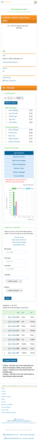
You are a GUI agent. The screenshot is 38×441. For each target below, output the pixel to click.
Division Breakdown (19, 164)
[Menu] (35, 2)
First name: (7, 258)
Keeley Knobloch (13, 138)
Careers (3, 401)
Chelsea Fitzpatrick (14, 142)
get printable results (19, 245)
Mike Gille (12, 119)
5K (3, 71)
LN (31, 312)
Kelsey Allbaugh (13, 130)
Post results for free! (19, 9)
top (5, 98)
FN (23, 312)
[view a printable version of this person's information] (10, 317)
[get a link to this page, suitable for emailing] (25, 386)
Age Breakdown (19, 153)
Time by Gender (19, 176)
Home (3, 388)
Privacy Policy (5, 409)
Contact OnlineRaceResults (8, 412)
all (27, 307)
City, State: (7, 274)
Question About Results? (10, 62)
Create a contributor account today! (19, 12)
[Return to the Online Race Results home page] (6, 1)
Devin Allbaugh (13, 110)
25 (24, 307)
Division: (6, 287)
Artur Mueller (13, 122)
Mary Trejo (11, 136)
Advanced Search (6, 396)
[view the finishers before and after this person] (15, 317)
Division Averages (19, 172)
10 (21, 307)
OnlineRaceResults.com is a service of (19, 422)
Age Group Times (19, 157)
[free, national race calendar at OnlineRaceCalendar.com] (19, 438)
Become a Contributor (7, 404)
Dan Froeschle (13, 113)
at (13, 98)
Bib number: (7, 248)
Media (3, 399)
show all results (19, 237)
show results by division (19, 240)
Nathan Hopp (13, 116)
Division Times (19, 168)
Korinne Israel (12, 133)
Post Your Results (6, 407)
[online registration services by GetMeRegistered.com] (19, 434)
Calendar (3, 393)
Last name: (7, 265)
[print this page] (8, 386)
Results (3, 391)
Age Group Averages (19, 160)
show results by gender (19, 242)
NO (18, 312)
